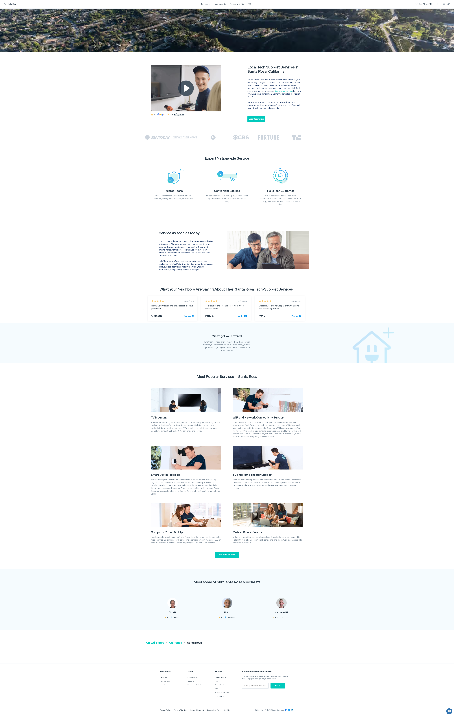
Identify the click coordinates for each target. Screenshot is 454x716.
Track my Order (221, 677)
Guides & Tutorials (222, 692)
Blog (216, 689)
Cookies (227, 710)
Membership (165, 681)
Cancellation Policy (214, 710)
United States (155, 642)
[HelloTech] (11, 4)
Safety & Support (197, 710)
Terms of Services (181, 710)
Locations (164, 685)
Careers (191, 681)
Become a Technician (196, 685)
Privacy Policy (165, 710)
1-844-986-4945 (424, 4)
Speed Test (219, 685)
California (175, 642)
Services (163, 677)
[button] (449, 711)
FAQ (216, 681)
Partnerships (193, 677)
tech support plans (283, 91)
